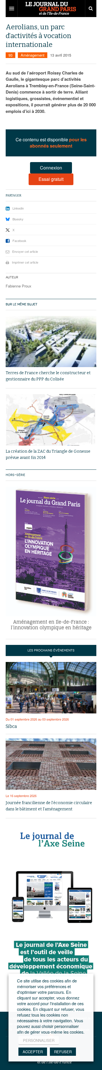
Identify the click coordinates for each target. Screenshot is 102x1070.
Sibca (11, 726)
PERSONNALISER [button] (38, 1040)
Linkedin (18, 208)
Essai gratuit (51, 179)
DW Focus (51, 8)
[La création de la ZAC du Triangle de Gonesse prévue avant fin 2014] (51, 420)
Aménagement (32, 55)
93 (10, 55)
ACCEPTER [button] (33, 1051)
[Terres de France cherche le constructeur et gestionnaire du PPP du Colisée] (51, 341)
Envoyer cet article (25, 251)
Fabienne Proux (18, 286)
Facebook (19, 240)
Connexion (51, 167)
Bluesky (18, 219)
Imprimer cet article (25, 262)
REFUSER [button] (63, 1051)
